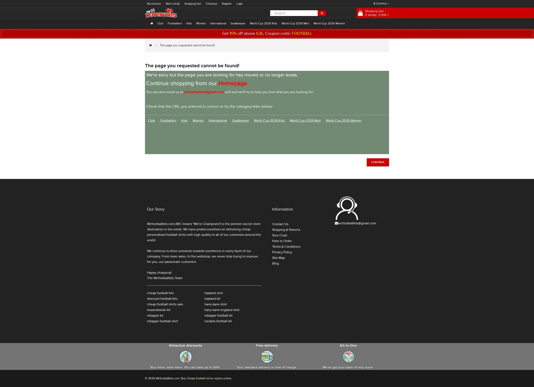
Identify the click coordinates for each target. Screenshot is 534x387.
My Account (154, 3)
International (218, 23)
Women (201, 23)
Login (239, 3)
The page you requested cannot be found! (187, 45)
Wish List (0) (173, 3)
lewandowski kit (158, 310)
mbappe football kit (218, 315)
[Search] (322, 13)
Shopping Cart (192, 3)
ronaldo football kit (218, 321)
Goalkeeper (238, 23)
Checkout (211, 3)
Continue (378, 162)
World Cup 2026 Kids (263, 23)
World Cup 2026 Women (329, 23)
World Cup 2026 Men (295, 23)
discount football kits (162, 299)
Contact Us (280, 224)
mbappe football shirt (162, 321)
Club (160, 23)
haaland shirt (213, 293)
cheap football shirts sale (165, 304)
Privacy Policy (282, 252)
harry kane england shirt (221, 310)
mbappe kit (155, 315)
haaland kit (212, 299)
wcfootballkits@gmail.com (357, 223)
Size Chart (279, 235)
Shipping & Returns (286, 230)
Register (227, 3)
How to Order (282, 241)
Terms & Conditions (286, 247)
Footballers (175, 23)
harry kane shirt (215, 304)
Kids (189, 23)
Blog (275, 263)
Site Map (278, 258)
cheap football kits (160, 293)
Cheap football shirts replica (205, 378)
